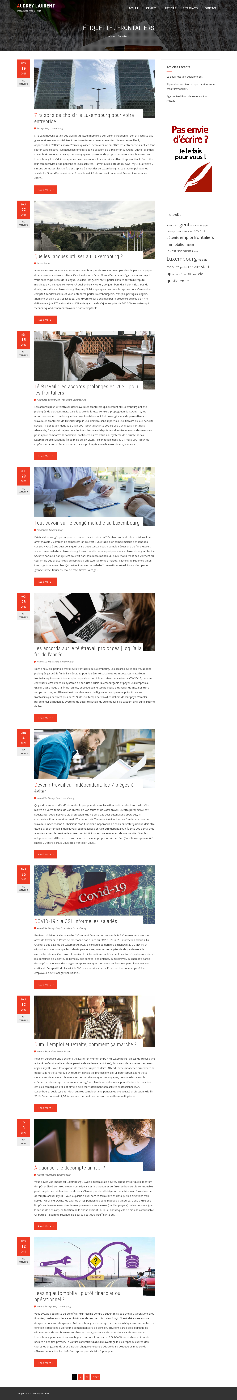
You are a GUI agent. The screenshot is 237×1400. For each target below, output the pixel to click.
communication (184, 231)
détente (173, 237)
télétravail (192, 274)
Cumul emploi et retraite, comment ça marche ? (85, 1044)
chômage (171, 231)
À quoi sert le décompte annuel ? (69, 1168)
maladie (202, 259)
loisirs (195, 251)
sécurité (177, 274)
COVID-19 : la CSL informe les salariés (75, 921)
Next (96, 1377)
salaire (195, 266)
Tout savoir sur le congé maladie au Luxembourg (87, 523)
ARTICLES (170, 8)
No (23, 82)
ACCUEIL (133, 8)
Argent (40, 1051)
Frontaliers (66, 399)
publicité (184, 267)
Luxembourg (56, 128)
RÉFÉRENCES (190, 8)
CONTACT (211, 8)
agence (170, 225)
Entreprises (42, 128)
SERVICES (150, 8)
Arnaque (194, 225)
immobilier (176, 244)
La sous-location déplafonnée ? (185, 76)
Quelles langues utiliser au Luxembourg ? (78, 256)
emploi (186, 237)
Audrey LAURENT (36, 6)
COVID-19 (199, 231)
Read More (44, 189)
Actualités (42, 399)
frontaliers (204, 237)
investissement (179, 251)
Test (184, 274)
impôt (190, 245)
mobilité (173, 267)
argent (182, 224)
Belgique (204, 225)
